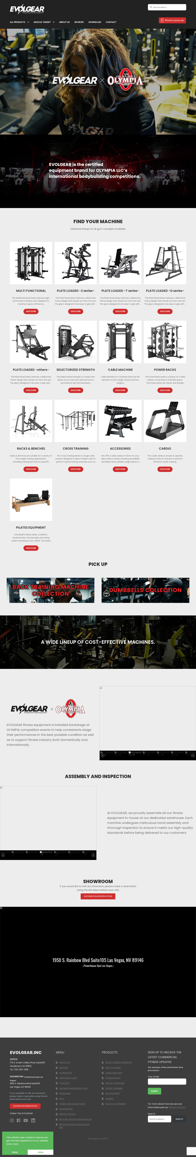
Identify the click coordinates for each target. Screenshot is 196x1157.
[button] (107, 755)
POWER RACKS (113, 1078)
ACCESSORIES (112, 1093)
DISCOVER (31, 311)
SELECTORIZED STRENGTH (118, 1062)
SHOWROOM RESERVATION (73, 1088)
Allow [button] (40, 1152)
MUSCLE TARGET (42, 22)
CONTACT (111, 22)
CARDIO (109, 1098)
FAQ (61, 1098)
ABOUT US (64, 22)
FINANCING (65, 1093)
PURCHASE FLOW (68, 1078)
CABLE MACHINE (113, 1072)
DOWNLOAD (95, 22)
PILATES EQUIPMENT (115, 1103)
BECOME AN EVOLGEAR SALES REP (74, 1126)
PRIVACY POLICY (67, 1114)
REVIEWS (79, 22)
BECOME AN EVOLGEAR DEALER (75, 1119)
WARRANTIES (66, 1109)
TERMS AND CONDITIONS (72, 1103)
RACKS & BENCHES (114, 1083)
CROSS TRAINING (114, 1088)
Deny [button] (15, 1152)
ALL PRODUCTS (17, 22)
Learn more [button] (12, 1143)
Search (151, 1113)
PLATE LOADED (113, 1067)
